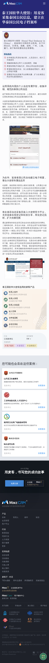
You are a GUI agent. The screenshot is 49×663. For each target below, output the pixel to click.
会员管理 (5, 520)
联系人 (15, 517)
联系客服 (13, 598)
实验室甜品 (40, 580)
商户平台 (5, 524)
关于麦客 (5, 606)
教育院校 (5, 533)
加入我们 (31, 606)
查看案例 (41, 385)
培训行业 (5, 536)
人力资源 (5, 539)
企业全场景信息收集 (9, 591)
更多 (4, 546)
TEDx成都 (6, 580)
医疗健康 (5, 543)
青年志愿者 (17, 580)
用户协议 (43, 606)
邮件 (26, 517)
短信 (37, 517)
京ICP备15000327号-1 (10, 644)
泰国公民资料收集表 (30, 167)
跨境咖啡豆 (28, 580)
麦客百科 (5, 598)
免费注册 (14, 483)
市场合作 (18, 606)
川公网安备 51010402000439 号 (33, 644)
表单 (4, 517)
